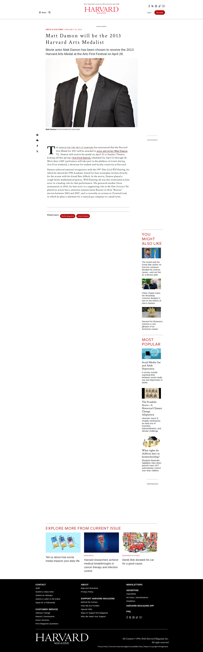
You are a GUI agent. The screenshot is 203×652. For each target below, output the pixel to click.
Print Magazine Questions (47, 624)
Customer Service (47, 609)
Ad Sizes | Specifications (137, 597)
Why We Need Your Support (93, 616)
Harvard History (131, 555)
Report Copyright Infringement (156, 646)
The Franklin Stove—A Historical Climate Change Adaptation (152, 408)
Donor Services (42, 620)
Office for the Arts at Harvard (76, 147)
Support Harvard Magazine (98, 598)
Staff (38, 588)
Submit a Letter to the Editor (48, 599)
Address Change (43, 613)
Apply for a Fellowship (45, 603)
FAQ (128, 611)
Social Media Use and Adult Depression (151, 365)
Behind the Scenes (89, 602)
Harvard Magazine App (140, 606)
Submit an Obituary (44, 595)
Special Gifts (86, 609)
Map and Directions (89, 588)
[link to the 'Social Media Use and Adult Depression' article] (152, 354)
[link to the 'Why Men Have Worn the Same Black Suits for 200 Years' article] (152, 285)
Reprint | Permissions (45, 616)
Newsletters (134, 584)
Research (89, 555)
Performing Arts (67, 216)
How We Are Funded (90, 606)
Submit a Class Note (45, 592)
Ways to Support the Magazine (94, 613)
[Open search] (49, 12)
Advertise (132, 590)
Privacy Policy (87, 592)
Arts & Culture (54, 29)
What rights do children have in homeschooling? (151, 454)
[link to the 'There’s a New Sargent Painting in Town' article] (152, 313)
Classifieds (131, 594)
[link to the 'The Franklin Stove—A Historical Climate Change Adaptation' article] (152, 394)
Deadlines (130, 601)
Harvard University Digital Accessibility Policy (126, 646)
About (84, 584)
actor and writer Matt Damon (112, 151)
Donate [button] (159, 12)
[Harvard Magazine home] (101, 10)
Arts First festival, (81, 157)
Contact (41, 584)
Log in (149, 12)
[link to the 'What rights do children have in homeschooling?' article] (152, 442)
